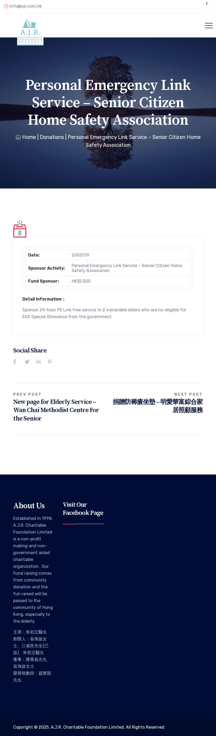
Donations (52, 137)
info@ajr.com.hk (25, 6)
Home (29, 137)
